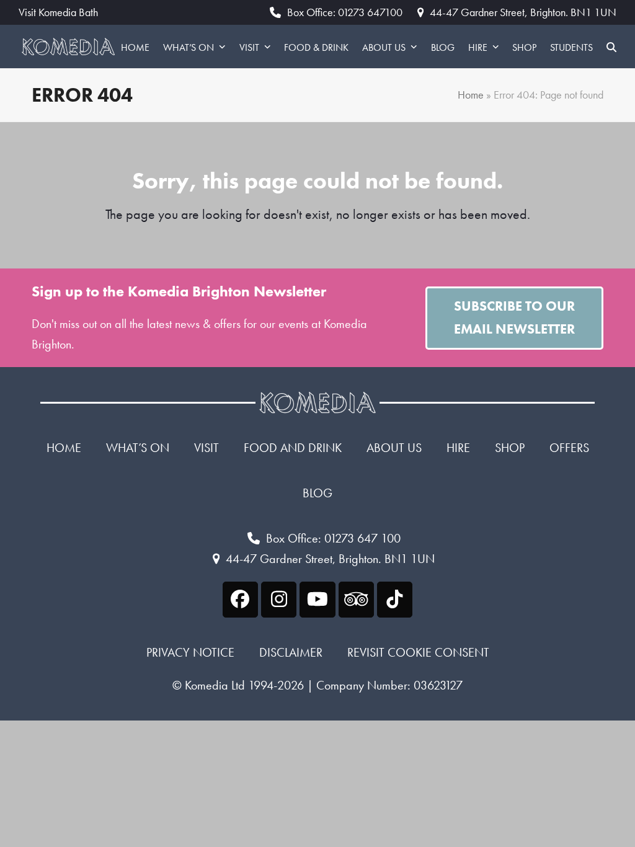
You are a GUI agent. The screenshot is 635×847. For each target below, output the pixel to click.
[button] (611, 46)
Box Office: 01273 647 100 (333, 538)
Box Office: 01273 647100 (344, 12)
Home (471, 94)
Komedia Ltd (215, 685)
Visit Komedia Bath (58, 12)
